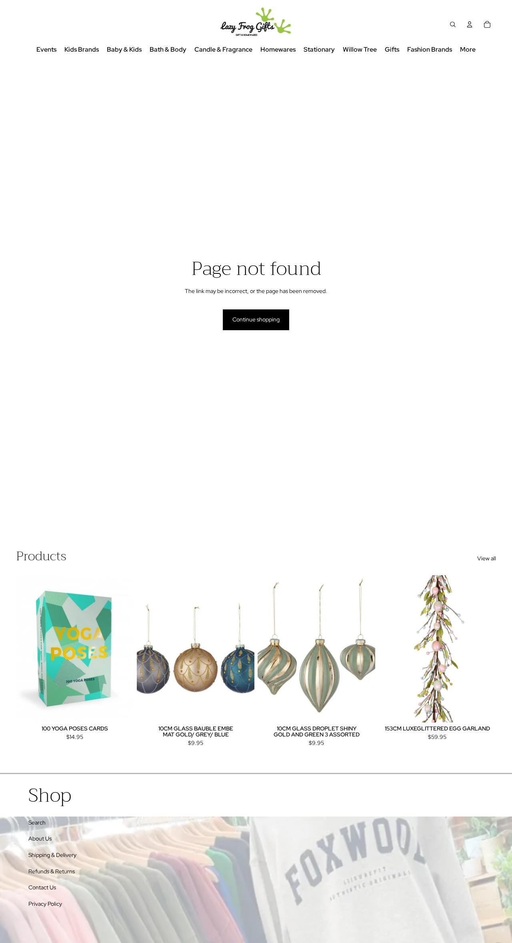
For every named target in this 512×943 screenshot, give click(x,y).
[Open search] (453, 24)
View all (486, 558)
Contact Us (42, 887)
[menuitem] (468, 50)
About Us (40, 838)
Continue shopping (256, 319)
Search (37, 822)
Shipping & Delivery (52, 855)
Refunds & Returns (51, 871)
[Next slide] (122, 648)
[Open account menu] (469, 24)
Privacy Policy (45, 903)
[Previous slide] (28, 648)
